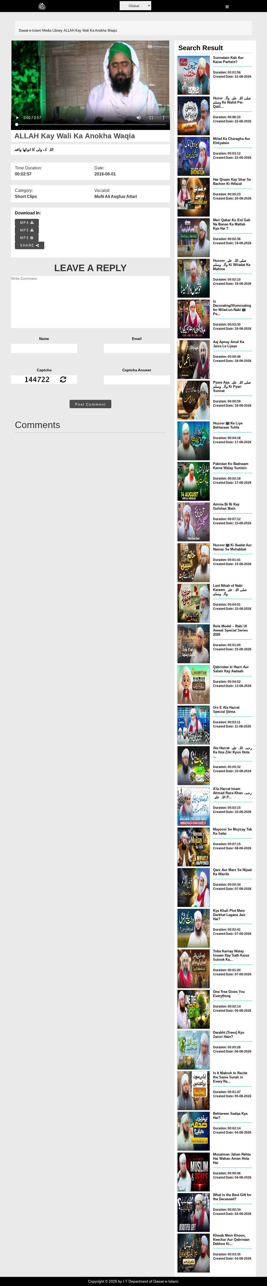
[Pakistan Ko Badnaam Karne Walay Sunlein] (193, 481)
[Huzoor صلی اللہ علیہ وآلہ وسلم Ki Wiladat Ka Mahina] (193, 278)
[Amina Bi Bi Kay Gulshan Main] (193, 522)
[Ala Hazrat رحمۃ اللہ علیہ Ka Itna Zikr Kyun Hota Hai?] (193, 765)
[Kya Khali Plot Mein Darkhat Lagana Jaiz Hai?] (193, 928)
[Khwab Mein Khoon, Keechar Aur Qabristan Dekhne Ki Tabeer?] (193, 1253)
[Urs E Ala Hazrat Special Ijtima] (193, 725)
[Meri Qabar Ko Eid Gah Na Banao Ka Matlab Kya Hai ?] (193, 237)
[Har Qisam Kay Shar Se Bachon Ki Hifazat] (193, 197)
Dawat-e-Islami (30, 30)
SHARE (28, 245)
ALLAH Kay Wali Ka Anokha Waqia (90, 30)
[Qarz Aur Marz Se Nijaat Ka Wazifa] (193, 887)
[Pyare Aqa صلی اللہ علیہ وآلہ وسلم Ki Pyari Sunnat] (193, 400)
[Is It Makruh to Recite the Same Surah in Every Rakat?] (193, 1090)
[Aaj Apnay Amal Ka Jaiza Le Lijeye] (193, 359)
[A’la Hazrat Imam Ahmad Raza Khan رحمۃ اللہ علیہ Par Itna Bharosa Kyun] (193, 806)
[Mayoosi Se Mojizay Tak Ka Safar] (193, 847)
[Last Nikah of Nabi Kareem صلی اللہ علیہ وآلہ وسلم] (193, 603)
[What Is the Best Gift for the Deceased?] (193, 1212)
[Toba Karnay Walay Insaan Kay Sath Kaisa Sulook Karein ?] (193, 968)
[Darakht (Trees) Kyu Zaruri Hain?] (193, 1050)
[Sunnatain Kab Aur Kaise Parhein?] (193, 75)
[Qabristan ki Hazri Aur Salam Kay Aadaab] (193, 684)
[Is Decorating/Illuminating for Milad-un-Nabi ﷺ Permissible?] (193, 319)
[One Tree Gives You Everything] (193, 1009)
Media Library (52, 30)
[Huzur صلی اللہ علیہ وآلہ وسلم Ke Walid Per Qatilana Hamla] (193, 115)
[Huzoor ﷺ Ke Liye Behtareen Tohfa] (193, 440)
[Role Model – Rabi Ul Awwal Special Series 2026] (193, 643)
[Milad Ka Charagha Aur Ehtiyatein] (193, 156)
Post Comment (90, 404)
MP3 (25, 230)
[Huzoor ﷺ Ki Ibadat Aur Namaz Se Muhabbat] (193, 562)
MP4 (25, 223)
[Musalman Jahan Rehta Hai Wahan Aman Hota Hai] (193, 1172)
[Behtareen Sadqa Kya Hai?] (193, 1131)
